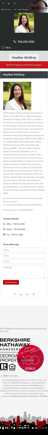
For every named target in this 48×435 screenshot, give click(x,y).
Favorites (7, 10)
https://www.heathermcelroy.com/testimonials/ (24, 205)
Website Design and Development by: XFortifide (29, 396)
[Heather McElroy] (17, 96)
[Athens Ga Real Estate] (24, 25)
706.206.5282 (26, 41)
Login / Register (23, 10)
